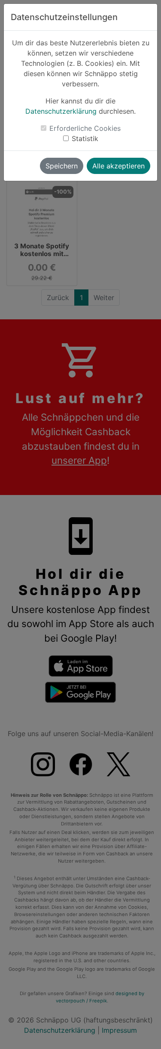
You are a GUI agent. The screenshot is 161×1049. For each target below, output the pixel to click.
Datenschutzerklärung (61, 111)
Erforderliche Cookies (85, 128)
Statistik (85, 138)
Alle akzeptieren (118, 166)
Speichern (62, 166)
